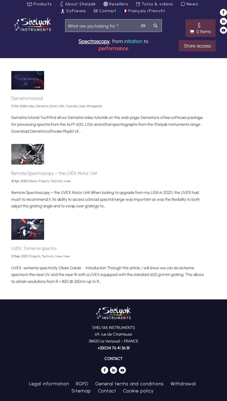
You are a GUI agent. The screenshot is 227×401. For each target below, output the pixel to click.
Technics (57, 181)
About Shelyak (80, 4)
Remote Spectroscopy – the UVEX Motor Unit (54, 173)
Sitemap (81, 390)
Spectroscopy (94, 41)
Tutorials (71, 106)
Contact (107, 11)
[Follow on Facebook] (223, 12)
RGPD (82, 383)
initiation (133, 41)
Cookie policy (138, 390)
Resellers (118, 4)
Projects (43, 181)
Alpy (32, 106)
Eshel (53, 106)
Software (76, 11)
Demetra (42, 106)
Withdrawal (183, 383)
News (192, 4)
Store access (197, 46)
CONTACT (113, 358)
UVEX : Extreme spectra (33, 248)
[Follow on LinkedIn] (223, 21)
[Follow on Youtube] (223, 30)
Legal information (49, 383)
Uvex (82, 106)
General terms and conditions (129, 383)
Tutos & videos (157, 4)
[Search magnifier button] (155, 26)
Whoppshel (94, 106)
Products (42, 4)
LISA (61, 106)
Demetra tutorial (27, 98)
